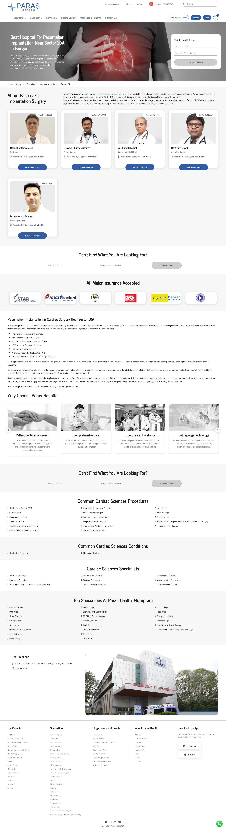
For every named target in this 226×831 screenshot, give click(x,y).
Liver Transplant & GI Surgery (169, 625)
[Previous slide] (8, 430)
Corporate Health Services (102, 761)
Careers (137, 757)
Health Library (68, 17)
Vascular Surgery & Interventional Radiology (175, 629)
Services (50, 17)
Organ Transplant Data (101, 757)
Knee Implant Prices (100, 749)
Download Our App (188, 728)
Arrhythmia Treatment (166, 516)
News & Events (98, 738)
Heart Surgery (162, 508)
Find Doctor (12, 734)
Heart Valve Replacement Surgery (96, 508)
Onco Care (13, 611)
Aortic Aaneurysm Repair (93, 512)
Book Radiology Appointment (18, 742)
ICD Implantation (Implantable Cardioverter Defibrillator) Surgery (182, 521)
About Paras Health (146, 728)
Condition (11, 784)
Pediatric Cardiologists (92, 580)
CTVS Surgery (15, 512)
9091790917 (168, 4)
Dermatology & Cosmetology (95, 611)
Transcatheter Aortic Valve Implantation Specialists (29, 584)
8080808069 (113, 4)
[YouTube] (119, 822)
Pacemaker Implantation (48, 84)
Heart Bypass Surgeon (18, 575)
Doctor (10, 780)
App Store (191, 754)
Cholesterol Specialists (18, 580)
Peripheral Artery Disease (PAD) (95, 521)
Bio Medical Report (99, 753)
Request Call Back (196, 62)
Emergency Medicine (165, 616)
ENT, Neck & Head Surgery (94, 616)
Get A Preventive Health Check (18, 749)
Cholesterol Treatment (92, 552)
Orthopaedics (14, 625)
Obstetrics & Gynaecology (20, 629)
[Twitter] (111, 822)
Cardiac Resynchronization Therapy (23, 525)
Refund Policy (140, 746)
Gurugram (20, 84)
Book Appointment (32, 167)
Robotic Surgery (13, 753)
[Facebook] (106, 822)
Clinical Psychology (91, 629)
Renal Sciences (15, 633)
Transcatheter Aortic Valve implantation (99, 525)
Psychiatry (87, 633)
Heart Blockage (163, 512)
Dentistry (87, 625)
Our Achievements (141, 738)
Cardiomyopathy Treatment (94, 530)
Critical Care (88, 638)
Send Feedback (13, 772)
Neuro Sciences (15, 616)
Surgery (10, 787)
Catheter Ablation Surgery (167, 525)
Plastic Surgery (89, 607)
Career (139, 4)
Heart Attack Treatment (18, 552)
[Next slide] (217, 430)
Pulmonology (162, 607)
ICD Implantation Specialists (168, 580)
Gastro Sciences (15, 620)
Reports (196, 17)
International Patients (90, 17)
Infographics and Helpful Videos (104, 742)
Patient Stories (13, 765)
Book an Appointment (15, 738)
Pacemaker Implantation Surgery (96, 516)
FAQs (137, 753)
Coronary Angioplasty (18, 516)
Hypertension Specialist (92, 575)
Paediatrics (161, 611)
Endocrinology (163, 620)
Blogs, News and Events (106, 728)
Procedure (31, 84)
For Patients (14, 728)
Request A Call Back (179, 17)
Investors (138, 742)
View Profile (39, 156)
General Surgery (15, 638)
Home (10, 84)
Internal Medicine (90, 620)
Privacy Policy (140, 749)
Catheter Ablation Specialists (94, 584)
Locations (18, 17)
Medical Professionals (100, 765)
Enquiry (138, 761)
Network (10, 761)
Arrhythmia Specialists (166, 575)
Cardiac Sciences (16, 607)
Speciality (35, 17)
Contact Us (111, 17)
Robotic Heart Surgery (18, 521)
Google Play (191, 746)
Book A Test (12, 746)
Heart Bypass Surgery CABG (20, 508)
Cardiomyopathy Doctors (167, 584)
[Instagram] (115, 822)
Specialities (56, 728)
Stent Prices (97, 746)
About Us (129, 4)
